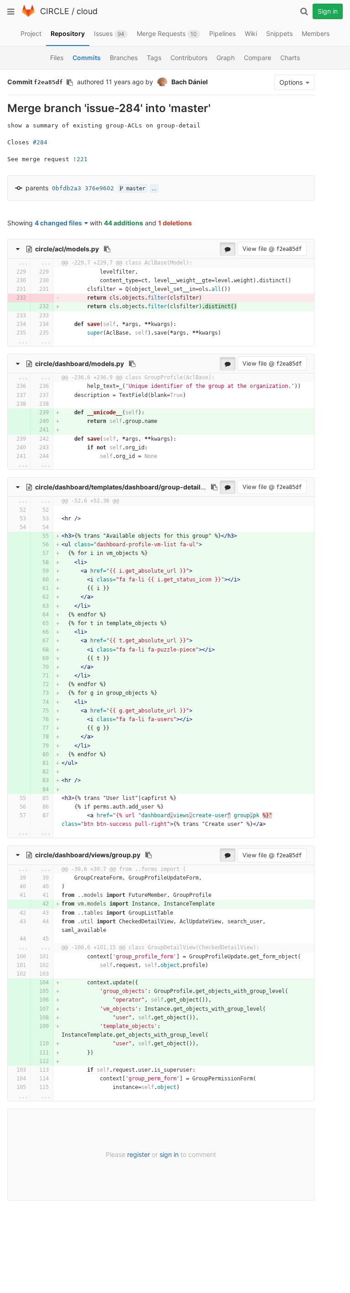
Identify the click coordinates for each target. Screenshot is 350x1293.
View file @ (272, 248)
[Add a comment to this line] (8, 272)
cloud (87, 11)
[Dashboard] (28, 15)
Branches (124, 57)
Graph (225, 57)
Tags (154, 57)
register (138, 1154)
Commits (86, 57)
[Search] (304, 11)
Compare (257, 57)
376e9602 (99, 188)
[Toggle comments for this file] (228, 249)
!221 (80, 159)
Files (56, 57)
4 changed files (58, 223)
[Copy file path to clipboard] (107, 249)
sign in (169, 1154)
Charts (290, 57)
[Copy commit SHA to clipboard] (69, 82)
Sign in (328, 11)
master (134, 188)
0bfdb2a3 (66, 188)
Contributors (188, 57)
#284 (40, 142)
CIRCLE (54, 11)
